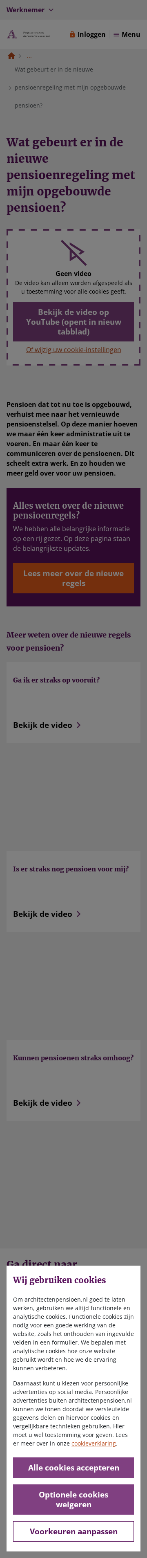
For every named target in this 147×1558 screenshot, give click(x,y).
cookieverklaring (93, 1443)
